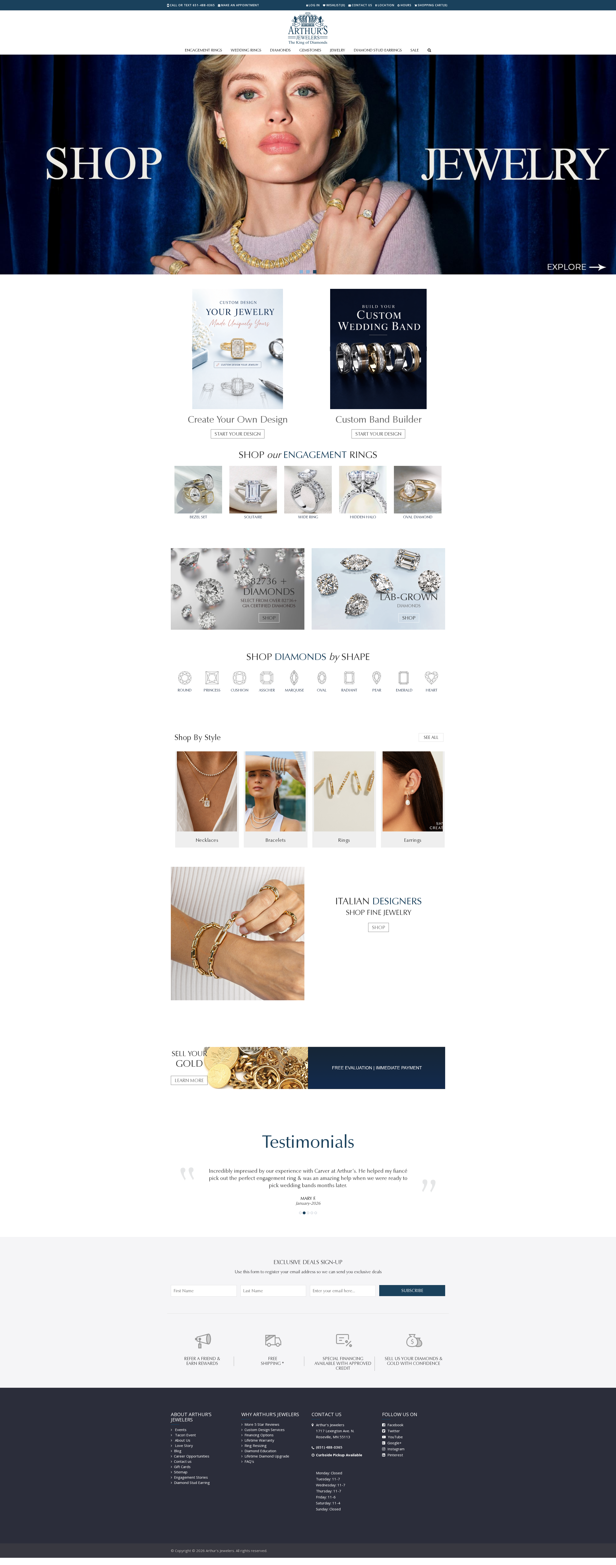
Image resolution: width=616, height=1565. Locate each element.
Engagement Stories (191, 1470)
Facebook (394, 1417)
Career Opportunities (191, 1448)
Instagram (395, 1441)
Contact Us (362, 5)
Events (180, 1422)
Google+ (394, 1435)
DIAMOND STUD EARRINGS (378, 50)
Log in (314, 5)
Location (386, 5)
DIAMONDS (280, 50)
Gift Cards (182, 1459)
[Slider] (308, 164)
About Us (182, 1433)
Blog (177, 1443)
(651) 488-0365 (329, 1440)
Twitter (393, 1423)
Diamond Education (260, 1443)
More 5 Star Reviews (261, 1417)
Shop (269, 618)
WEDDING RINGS (246, 50)
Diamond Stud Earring (192, 1475)
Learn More (189, 1080)
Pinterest (394, 1447)
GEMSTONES (310, 50)
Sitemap (180, 1464)
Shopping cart (433, 5)
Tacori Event (185, 1427)
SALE (415, 50)
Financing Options (259, 1427)
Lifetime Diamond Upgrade (266, 1448)
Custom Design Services (264, 1422)
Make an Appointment (240, 5)
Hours (406, 5)
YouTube (395, 1429)
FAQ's (249, 1454)
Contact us (183, 1454)
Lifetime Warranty (259, 1433)
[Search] (429, 50)
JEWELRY (337, 50)
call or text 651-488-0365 (192, 5)
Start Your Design (238, 434)
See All (431, 737)
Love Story (183, 1438)
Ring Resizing (255, 1438)
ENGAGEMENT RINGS (203, 50)
